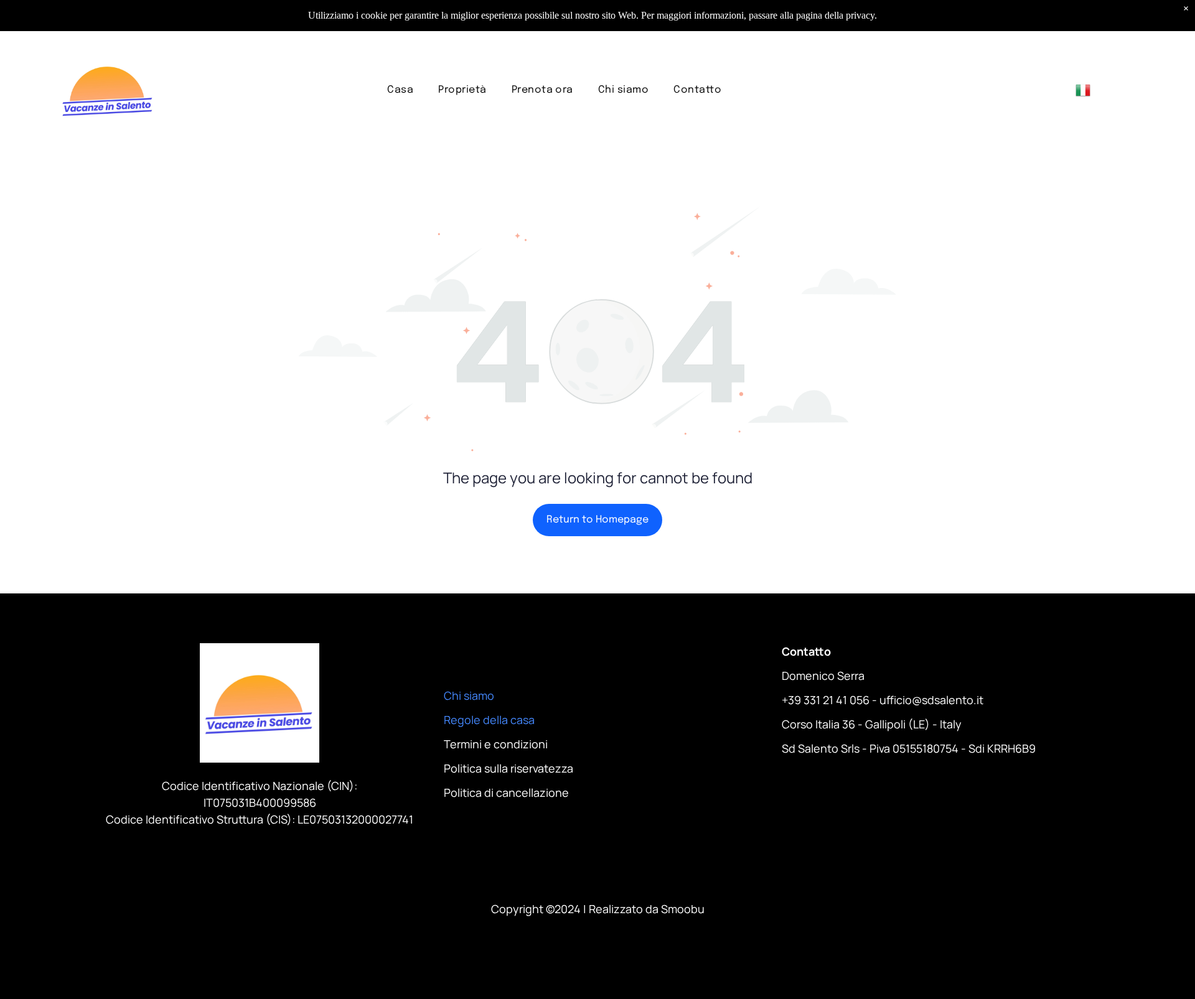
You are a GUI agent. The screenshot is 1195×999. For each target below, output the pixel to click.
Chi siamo (469, 695)
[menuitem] (400, 89)
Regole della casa (489, 719)
